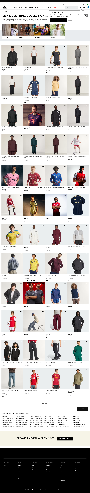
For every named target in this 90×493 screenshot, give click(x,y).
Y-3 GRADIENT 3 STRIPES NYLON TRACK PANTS (55, 156)
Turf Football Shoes (21, 416)
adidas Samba (5, 416)
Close (70, 20)
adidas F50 (5, 428)
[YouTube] (75, 470)
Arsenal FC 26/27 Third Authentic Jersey (33, 217)
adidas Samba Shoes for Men (78, 424)
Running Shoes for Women (22, 420)
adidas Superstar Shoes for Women (78, 426)
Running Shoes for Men (36, 416)
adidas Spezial (75, 422)
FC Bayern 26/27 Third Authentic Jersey (32, 127)
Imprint (63, 489)
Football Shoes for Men (8, 418)
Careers (47, 467)
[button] (15, 7)
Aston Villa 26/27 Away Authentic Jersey (54, 67)
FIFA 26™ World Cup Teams (50, 428)
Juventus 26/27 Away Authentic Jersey (10, 187)
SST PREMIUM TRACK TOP (51, 275)
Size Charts (62, 476)
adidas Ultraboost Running (22, 428)
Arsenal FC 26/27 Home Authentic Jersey (76, 187)
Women (33, 467)
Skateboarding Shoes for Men (36, 428)
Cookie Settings (40, 489)
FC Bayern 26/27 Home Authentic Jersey (54, 217)
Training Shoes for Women (36, 422)
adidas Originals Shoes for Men (78, 416)
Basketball (20, 471)
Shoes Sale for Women (49, 422)
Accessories (6, 469)
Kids (33, 469)
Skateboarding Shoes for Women (36, 426)
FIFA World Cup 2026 (49, 424)
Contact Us (62, 478)
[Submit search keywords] (76, 7)
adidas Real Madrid (7, 422)
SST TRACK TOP (5, 275)
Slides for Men (61, 422)
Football (19, 465)
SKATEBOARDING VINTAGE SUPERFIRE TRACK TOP (12, 362)
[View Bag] (87, 7)
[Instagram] (75, 467)
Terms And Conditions (56, 489)
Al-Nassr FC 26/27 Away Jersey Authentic (76, 217)
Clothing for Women (63, 418)
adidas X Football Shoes (8, 426)
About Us (48, 465)
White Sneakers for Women (64, 428)
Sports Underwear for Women (36, 424)
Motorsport (20, 467)
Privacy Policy (48, 489)
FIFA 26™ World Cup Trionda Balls (50, 426)
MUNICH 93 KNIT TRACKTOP (29, 246)
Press (47, 469)
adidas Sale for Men (49, 418)
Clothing (8, 12)
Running (19, 469)
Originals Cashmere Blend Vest (75, 305)
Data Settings (27, 489)
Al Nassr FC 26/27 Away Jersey (30, 97)
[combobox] (71, 7)
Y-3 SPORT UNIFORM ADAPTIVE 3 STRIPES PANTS (77, 67)
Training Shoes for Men (36, 420)
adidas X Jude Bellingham (8, 420)
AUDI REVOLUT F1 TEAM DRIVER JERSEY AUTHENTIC (34, 305)
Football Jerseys (6, 424)
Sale (33, 471)
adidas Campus (76, 418)
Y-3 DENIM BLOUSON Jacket (8, 67)
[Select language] (87, 4)
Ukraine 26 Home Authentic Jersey (9, 246)
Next (82, 408)
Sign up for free (64, 438)
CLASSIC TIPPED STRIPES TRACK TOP (75, 362)
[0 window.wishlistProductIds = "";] (84, 7)
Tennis (19, 476)
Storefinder (62, 480)
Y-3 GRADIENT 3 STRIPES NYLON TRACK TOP (10, 126)
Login (83, 4)
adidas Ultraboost (20, 418)
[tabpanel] (45, 229)
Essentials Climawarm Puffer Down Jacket (77, 275)
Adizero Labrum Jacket (51, 305)
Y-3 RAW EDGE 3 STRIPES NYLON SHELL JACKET (55, 126)
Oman (35, 489)
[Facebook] (75, 465)
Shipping (62, 467)
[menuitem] (15, 7)
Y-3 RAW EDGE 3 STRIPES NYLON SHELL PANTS (77, 126)
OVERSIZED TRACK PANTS (51, 362)
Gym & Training (21, 478)
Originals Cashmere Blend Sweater (54, 97)
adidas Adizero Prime (21, 422)
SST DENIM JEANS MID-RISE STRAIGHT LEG (32, 362)
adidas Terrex (47, 416)
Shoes (5, 465)
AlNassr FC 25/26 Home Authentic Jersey (32, 275)
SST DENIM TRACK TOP (6, 305)
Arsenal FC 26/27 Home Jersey (30, 390)
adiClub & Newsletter (64, 471)
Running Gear (19, 426)
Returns (62, 469)
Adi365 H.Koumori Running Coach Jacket (76, 246)
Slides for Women (62, 420)
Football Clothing (62, 424)
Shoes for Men (61, 416)
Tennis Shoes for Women (64, 426)
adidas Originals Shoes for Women (78, 420)
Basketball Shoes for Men (36, 418)
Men (3, 12)
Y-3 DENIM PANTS (27, 67)
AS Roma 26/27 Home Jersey (51, 390)
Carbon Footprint (49, 471)
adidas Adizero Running (22, 424)
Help (61, 465)
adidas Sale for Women (49, 420)
